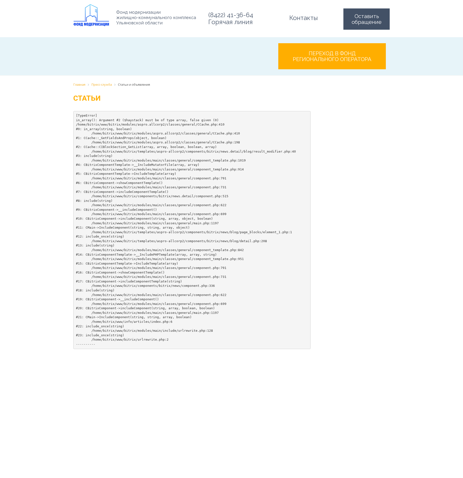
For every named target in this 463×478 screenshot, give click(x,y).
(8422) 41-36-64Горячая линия (230, 18)
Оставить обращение (366, 19)
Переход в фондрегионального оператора (332, 56)
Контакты (303, 17)
